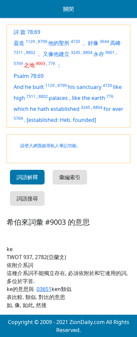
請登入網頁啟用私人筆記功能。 (50, 145)
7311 (18, 52)
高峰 (115, 43)
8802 (30, 52)
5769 (18, 63)
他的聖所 (58, 43)
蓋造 (19, 43)
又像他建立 (56, 54)
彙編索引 (69, 177)
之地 (29, 65)
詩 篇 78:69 (27, 32)
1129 (30, 41)
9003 (40, 63)
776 (51, 63)
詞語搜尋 (27, 198)
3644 (104, 41)
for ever (113, 109)
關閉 (68, 9)
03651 (44, 289)
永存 (98, 54)
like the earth (88, 98)
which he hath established (46, 109)
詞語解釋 (27, 177)
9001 (110, 52)
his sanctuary (84, 87)
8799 (42, 41)
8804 (87, 52)
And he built (29, 87)
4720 (75, 41)
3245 (75, 52)
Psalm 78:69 (29, 76)
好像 (93, 43)
